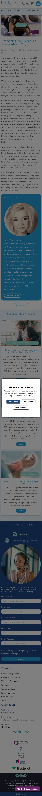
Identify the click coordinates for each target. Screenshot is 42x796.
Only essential (21, 407)
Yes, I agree (13, 401)
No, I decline (28, 401)
